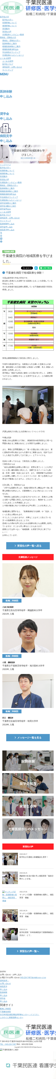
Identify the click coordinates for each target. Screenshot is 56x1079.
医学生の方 (4, 17)
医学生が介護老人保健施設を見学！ (33, 857)
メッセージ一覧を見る (29, 737)
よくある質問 (5, 58)
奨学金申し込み (6, 227)
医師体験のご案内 (9, 43)
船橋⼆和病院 (5, 1009)
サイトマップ (7, 70)
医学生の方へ (7, 20)
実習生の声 (6, 32)
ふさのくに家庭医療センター (11, 1017)
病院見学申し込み (7, 230)
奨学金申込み (5, 209)
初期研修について (9, 23)
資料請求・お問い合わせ (12, 67)
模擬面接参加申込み (10, 49)
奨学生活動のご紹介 (8, 206)
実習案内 (5, 29)
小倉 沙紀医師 (8, 607)
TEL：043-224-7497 (8, 1044)
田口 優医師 (7, 718)
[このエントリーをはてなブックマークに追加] (36, 268)
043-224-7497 (33, 977)
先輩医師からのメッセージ (13, 55)
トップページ (5, 165)
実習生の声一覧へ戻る (29, 545)
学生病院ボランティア (11, 52)
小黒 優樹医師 (8, 662)
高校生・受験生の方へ (11, 40)
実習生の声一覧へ (29, 951)
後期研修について (9, 26)
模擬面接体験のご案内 (11, 46)
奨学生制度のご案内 (8, 203)
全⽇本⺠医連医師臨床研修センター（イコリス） (19, 1014)
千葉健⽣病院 (5, 1012)
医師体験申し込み (7, 224)
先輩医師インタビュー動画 (13, 34)
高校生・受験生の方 (8, 37)
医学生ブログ (7, 64)
